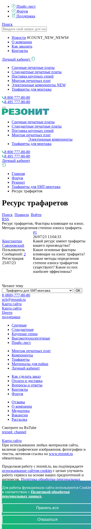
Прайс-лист (26, 6)
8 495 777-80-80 (17, 102)
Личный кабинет (16, 59)
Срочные (19, 325)
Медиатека (21, 411)
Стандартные (23, 329)
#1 (35, 232)
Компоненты (22, 355)
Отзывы (18, 402)
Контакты (20, 51)
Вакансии (20, 415)
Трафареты (21, 359)
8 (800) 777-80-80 (16, 295)
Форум (22, 11)
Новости (19, 38)
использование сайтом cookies (27, 471)
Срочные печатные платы (33, 67)
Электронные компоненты (39, 85)
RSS (5, 219)
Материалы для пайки (30, 364)
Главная (18, 174)
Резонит (18, 182)
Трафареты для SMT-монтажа (36, 187)
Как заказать (22, 46)
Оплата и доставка (27, 381)
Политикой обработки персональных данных (36, 494)
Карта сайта (12, 304)
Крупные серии (25, 334)
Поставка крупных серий (33, 76)
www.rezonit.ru (61, 454)
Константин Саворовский (13, 243)
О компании (22, 42)
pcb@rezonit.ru (14, 299)
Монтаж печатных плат (31, 81)
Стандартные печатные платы (37, 72)
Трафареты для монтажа (31, 89)
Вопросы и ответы (27, 385)
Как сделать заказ (26, 376)
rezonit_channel (14, 432)
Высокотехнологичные (31, 338)
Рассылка (19, 419)
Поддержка (26, 16)
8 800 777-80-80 (17, 97)
